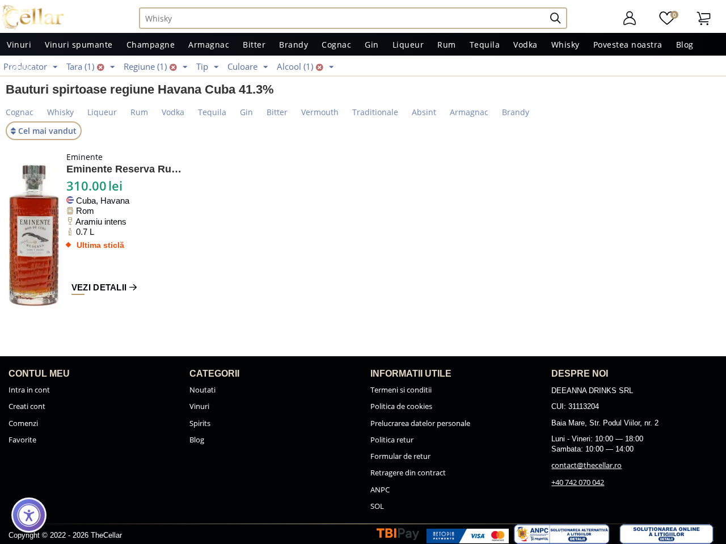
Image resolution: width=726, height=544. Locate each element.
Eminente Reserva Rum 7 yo (125, 169)
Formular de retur (400, 456)
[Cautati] (560, 18)
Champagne (150, 44)
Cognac (336, 44)
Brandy (293, 44)
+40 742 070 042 (577, 482)
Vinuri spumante (79, 44)
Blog (685, 44)
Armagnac (208, 44)
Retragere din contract (408, 472)
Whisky (565, 44)
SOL (377, 506)
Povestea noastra (627, 44)
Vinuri (19, 44)
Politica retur (391, 440)
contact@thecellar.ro (586, 465)
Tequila (485, 44)
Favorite (22, 440)
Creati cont (27, 406)
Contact (22, 67)
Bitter (254, 44)
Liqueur (408, 44)
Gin (372, 44)
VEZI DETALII (100, 287)
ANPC (380, 489)
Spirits (199, 423)
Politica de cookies (401, 406)
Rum (446, 44)
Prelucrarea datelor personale (420, 423)
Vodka (525, 44)
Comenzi (23, 423)
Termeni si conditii (401, 390)
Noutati (202, 390)
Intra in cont (29, 390)
